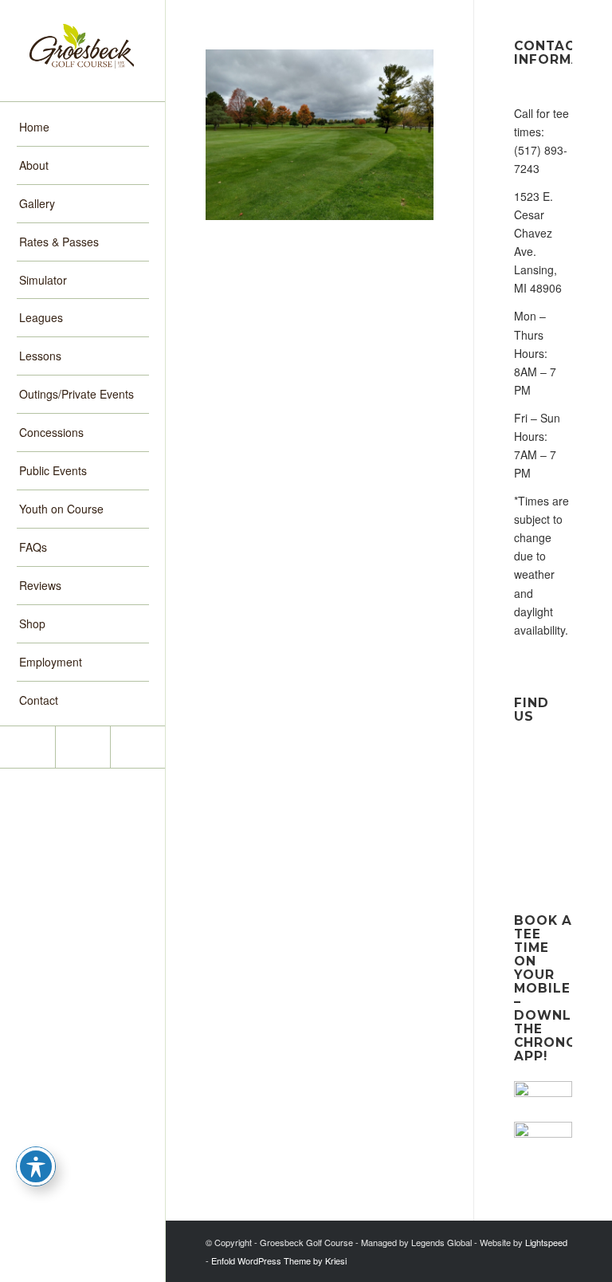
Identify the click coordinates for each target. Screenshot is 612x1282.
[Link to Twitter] (137, 747)
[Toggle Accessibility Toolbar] (36, 1166)
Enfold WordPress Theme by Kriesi (279, 1260)
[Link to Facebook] (27, 747)
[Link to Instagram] (82, 747)
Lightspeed (546, 1242)
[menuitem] (83, 127)
